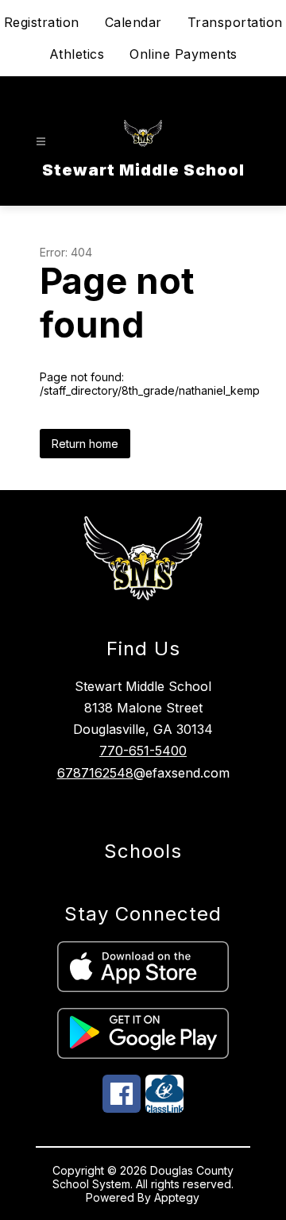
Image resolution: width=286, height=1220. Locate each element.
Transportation (235, 22)
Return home (85, 443)
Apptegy (176, 1197)
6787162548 (95, 773)
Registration (41, 22)
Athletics (77, 54)
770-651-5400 (143, 751)
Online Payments (183, 54)
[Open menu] (41, 142)
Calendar (133, 22)
